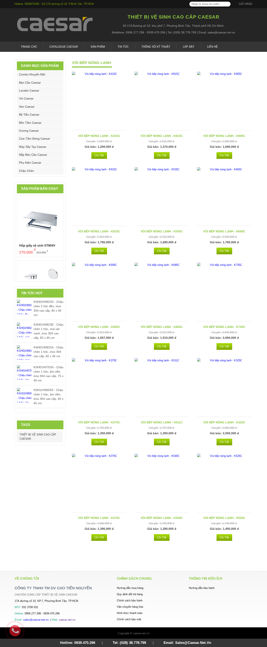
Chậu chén (26, 170)
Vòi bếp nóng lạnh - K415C (99, 136)
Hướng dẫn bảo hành (201, 588)
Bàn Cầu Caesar (30, 82)
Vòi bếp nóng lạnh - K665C (224, 231)
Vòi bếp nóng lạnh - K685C (162, 327)
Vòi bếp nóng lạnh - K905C (224, 136)
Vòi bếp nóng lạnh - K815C (162, 136)
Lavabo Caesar (29, 90)
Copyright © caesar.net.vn (133, 633)
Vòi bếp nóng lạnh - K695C (99, 327)
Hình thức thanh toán (129, 613)
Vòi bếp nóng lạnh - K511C (162, 422)
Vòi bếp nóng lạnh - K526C (224, 518)
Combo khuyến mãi (32, 74)
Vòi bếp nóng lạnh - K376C (99, 518)
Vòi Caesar (26, 98)
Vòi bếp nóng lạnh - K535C (162, 231)
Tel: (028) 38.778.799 (129, 643)
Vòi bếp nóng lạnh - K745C (224, 327)
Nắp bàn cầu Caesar (33, 154)
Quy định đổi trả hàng (130, 594)
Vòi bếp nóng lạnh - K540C (162, 518)
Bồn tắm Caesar (30, 122)
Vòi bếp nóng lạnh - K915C (99, 231)
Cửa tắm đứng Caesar (34, 138)
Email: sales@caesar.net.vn (187, 643)
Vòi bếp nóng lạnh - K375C (99, 422)
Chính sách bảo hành (129, 600)
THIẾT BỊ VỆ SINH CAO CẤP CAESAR (38, 436)
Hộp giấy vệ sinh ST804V (37, 245)
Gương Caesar (29, 130)
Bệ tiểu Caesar (29, 114)
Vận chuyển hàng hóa (130, 606)
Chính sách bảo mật (129, 619)
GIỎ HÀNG (245, 3)
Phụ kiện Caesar (30, 162)
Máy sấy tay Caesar (32, 146)
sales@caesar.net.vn (36, 619)
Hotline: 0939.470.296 (77, 643)
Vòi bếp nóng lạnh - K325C (224, 422)
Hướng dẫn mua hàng (130, 588)
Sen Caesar (27, 106)
